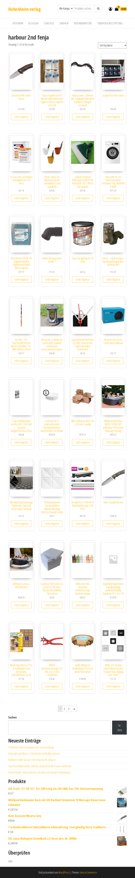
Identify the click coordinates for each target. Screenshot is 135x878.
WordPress (64, 872)
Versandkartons (83, 23)
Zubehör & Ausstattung (110, 23)
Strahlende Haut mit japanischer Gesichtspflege (31, 747)
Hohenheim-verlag (24, 9)
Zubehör (63, 23)
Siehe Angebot (21, 117)
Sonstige (49, 23)
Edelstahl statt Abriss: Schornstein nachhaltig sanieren (34, 753)
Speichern (17, 23)
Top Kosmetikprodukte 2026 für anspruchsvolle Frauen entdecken (39, 766)
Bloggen (33, 23)
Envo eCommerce (88, 872)
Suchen (12, 717)
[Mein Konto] (110, 8)
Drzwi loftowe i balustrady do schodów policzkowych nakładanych (39, 772)
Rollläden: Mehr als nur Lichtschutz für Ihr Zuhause (32, 760)
